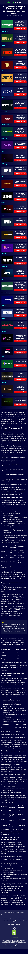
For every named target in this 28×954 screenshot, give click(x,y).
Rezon (3, 215)
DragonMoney (5, 292)
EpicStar (3, 395)
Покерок (4, 111)
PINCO (3, 58)
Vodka (3, 97)
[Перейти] (14, 925)
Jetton (3, 202)
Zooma (3, 253)
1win (2, 227)
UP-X (2, 176)
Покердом (4, 31)
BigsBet (3, 240)
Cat (2, 344)
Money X (4, 266)
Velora (3, 189)
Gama (3, 369)
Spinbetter (4, 138)
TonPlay (3, 305)
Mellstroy (4, 164)
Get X (3, 84)
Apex (3, 279)
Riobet (3, 45)
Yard (2, 151)
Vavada (3, 331)
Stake (3, 318)
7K (2, 70)
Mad (2, 356)
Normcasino (5, 124)
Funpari (3, 407)
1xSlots (3, 382)
